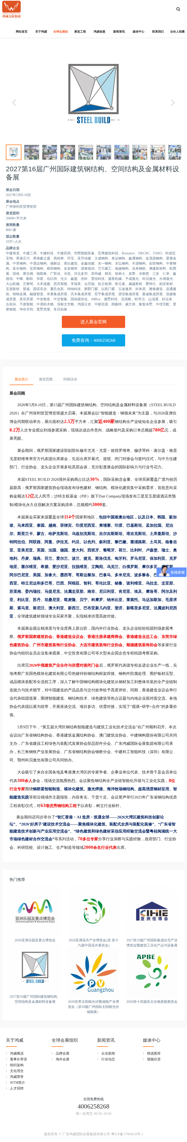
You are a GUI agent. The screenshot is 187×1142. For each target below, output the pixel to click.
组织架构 (17, 1065)
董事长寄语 (18, 1059)
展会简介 (21, 379)
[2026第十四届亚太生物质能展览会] (152, 972)
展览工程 (80, 31)
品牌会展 (62, 1053)
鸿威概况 (17, 1053)
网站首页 (22, 31)
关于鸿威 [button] (41, 31)
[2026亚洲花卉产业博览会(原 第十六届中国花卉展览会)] (93, 910)
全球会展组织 (65, 1040)
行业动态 (108, 1059)
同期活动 (70, 379)
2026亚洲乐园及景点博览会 (35, 940)
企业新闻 (108, 1053)
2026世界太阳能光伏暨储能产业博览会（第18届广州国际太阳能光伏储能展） (93, 1007)
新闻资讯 (106, 1040)
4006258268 (93, 1106)
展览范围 (46, 379)
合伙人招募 (177, 31)
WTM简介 (17, 1082)
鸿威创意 (99, 31)
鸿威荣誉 (17, 1077)
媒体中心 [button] (138, 31)
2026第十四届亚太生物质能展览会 (152, 1002)
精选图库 (154, 1053)
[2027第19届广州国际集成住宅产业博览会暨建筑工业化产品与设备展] (152, 910)
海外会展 (62, 1059)
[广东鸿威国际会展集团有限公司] (11, 7)
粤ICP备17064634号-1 (127, 1134)
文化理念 (17, 1071)
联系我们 (158, 31)
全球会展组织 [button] (60, 34)
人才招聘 (17, 1088)
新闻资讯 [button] (119, 31)
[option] (93, 93)
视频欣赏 (154, 1059)
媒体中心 (151, 1040)
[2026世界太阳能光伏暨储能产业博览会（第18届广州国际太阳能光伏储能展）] (93, 972)
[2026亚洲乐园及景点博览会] (35, 910)
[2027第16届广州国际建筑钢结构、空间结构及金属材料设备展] (35, 967)
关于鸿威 (14, 1040)
